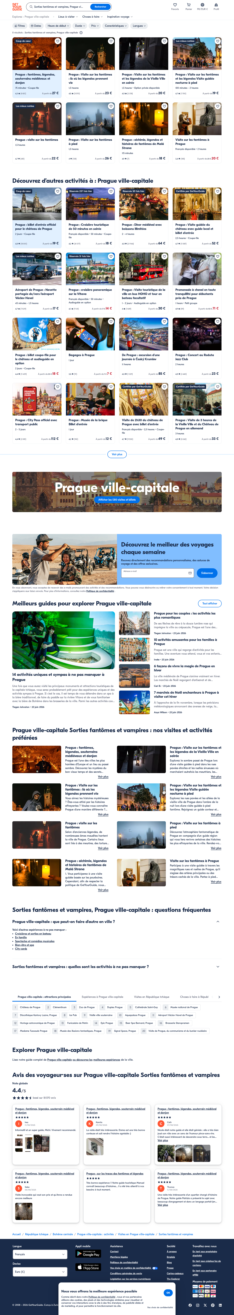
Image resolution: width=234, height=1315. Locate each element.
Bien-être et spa (24, 945)
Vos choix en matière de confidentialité (131, 1268)
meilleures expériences (106, 1059)
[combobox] (58, 7)
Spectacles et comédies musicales (34, 941)
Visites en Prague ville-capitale (136, 1234)
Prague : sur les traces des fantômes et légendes (114, 1173)
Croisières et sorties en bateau (33, 933)
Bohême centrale (63, 1234)
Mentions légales (119, 1257)
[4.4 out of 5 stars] (22, 1098)
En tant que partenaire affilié (205, 1272)
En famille (21, 937)
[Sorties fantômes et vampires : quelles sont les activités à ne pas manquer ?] (218, 966)
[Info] (81, 33)
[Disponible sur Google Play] (88, 1254)
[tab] (44, 997)
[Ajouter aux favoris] (58, 41)
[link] (37, 67)
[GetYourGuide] (17, 6)
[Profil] (216, 5)
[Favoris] (175, 5)
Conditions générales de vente (126, 1273)
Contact (114, 1251)
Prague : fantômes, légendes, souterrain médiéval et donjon (44, 1110)
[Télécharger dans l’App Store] (88, 1267)
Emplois (171, 1257)
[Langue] (202, 5)
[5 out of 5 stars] (45, 1117)
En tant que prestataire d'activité (205, 1253)
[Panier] (189, 5)
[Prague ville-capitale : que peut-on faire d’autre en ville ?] (218, 921)
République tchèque (36, 1234)
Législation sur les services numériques (130, 1278)
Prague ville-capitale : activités (95, 1234)
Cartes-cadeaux (175, 1273)
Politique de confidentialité (100, 591)
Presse (170, 1268)
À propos (172, 1251)
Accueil (16, 1234)
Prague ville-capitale (59, 1059)
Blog (169, 1262)
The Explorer (173, 1278)
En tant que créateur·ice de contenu (207, 1263)
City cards (21, 948)
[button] (37, 67)
